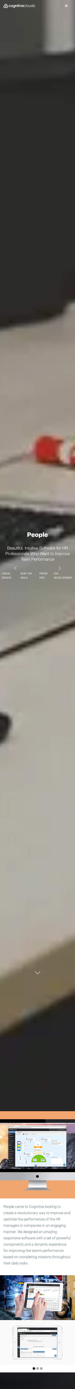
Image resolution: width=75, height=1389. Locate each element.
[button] (66, 6)
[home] (17, 6)
